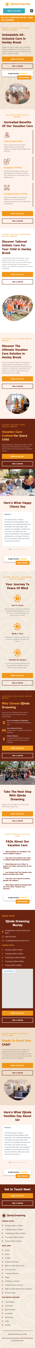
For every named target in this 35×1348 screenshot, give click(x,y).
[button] (31, 10)
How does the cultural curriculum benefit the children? (16, 879)
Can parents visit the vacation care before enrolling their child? (17, 873)
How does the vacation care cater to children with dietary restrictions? (17, 859)
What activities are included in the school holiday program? (16, 852)
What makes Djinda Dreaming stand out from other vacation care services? (17, 887)
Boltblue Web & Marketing (23, 1338)
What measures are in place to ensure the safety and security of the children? (17, 866)
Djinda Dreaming (14, 1334)
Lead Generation (18, 1340)
